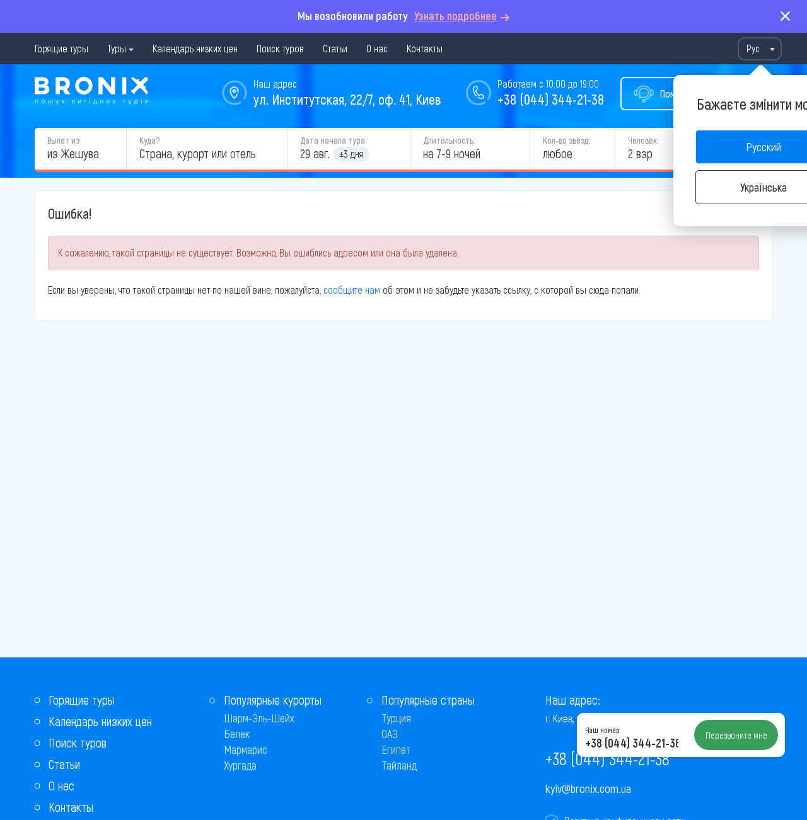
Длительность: (449, 140)
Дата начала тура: (333, 140)
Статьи (335, 48)
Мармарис (245, 749)
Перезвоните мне (736, 735)
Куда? (149, 140)
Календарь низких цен (195, 48)
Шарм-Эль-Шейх (259, 718)
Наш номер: (602, 729)
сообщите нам (351, 290)
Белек (237, 734)
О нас (377, 48)
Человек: (643, 140)
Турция (396, 718)
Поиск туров (280, 48)
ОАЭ (389, 734)
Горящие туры (61, 48)
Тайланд (399, 765)
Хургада (240, 765)
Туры (116, 48)
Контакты (425, 48)
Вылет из (63, 140)
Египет (396, 749)
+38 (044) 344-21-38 (550, 99)
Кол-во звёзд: (566, 140)
